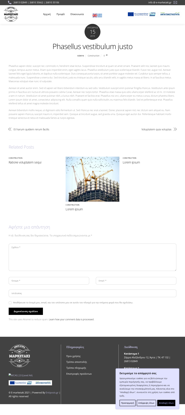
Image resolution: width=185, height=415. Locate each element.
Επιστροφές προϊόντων (79, 373)
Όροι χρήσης (73, 356)
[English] (94, 15)
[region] (147, 388)
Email (102, 280)
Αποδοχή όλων (166, 403)
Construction (93, 55)
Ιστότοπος (17, 293)
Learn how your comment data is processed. (71, 319)
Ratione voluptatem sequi (25, 162)
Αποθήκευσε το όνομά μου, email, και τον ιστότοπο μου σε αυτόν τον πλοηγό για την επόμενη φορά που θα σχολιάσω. (73, 302)
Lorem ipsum (74, 209)
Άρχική (47, 14)
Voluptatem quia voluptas (156, 129)
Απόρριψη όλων (146, 403)
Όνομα (16, 280)
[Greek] (99, 15)
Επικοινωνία (77, 14)
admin (80, 55)
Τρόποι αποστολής (76, 362)
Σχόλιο (16, 247)
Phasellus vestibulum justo (92, 46)
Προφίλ (61, 14)
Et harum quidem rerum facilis (31, 129)
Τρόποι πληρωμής (76, 367)
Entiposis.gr (52, 392)
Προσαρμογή (127, 403)
